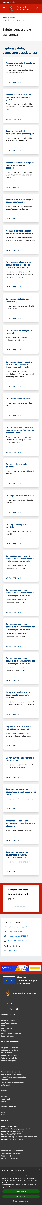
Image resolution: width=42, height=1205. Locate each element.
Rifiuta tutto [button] (21, 1196)
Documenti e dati (7, 1036)
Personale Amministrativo (11, 1033)
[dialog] (21, 1186)
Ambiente (5, 1079)
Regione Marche (9, 2)
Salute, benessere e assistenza (12, 1082)
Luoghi (3, 1112)
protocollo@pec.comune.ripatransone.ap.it (21, 1136)
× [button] (39, 1169)
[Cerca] (37, 8)
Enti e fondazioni (7, 1028)
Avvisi (3, 1101)
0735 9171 (19, 1139)
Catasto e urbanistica (9, 1058)
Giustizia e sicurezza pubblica (12, 1074)
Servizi (12, 17)
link (9, 1187)
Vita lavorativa (6, 1052)
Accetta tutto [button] (21, 1191)
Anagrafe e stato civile (9, 1047)
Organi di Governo (8, 1020)
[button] (21, 1201)
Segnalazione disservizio (10, 1153)
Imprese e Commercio (9, 1055)
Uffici (3, 1025)
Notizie (4, 1096)
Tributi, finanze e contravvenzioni (13, 1077)
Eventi (3, 1114)
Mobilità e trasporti (8, 1060)
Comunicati (5, 1099)
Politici (3, 1030)
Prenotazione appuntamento (12, 1150)
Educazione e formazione (10, 1072)
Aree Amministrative (9, 1023)
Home (5, 17)
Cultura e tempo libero (9, 1050)
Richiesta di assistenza (9, 1158)
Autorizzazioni (6, 1085)
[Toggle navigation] (4, 8)
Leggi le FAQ (6, 1155)
